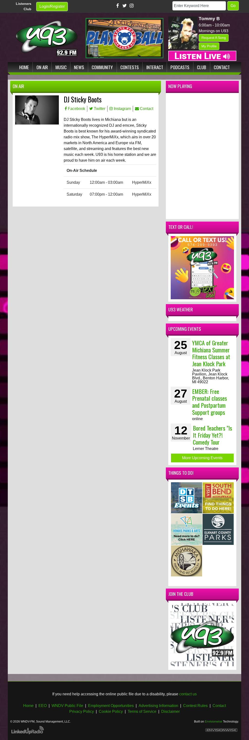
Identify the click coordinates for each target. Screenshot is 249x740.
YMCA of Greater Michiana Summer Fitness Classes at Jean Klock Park (211, 353)
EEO (42, 706)
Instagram (122, 109)
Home (28, 706)
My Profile (209, 46)
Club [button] (201, 67)
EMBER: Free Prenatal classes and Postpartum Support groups (209, 401)
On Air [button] (42, 67)
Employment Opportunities (111, 706)
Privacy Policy (81, 711)
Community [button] (102, 67)
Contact (146, 109)
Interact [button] (154, 67)
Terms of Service (142, 711)
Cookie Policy (111, 711)
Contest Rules (195, 706)
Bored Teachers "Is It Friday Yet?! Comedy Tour (212, 435)
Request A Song (213, 38)
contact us (188, 694)
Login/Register (52, 6)
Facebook (76, 109)
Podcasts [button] (179, 67)
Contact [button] (222, 67)
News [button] (79, 67)
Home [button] (24, 67)
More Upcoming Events (202, 458)
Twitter (99, 109)
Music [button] (61, 67)
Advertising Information (158, 706)
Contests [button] (129, 67)
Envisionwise (213, 721)
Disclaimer (170, 711)
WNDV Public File (67, 706)
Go (233, 6)
